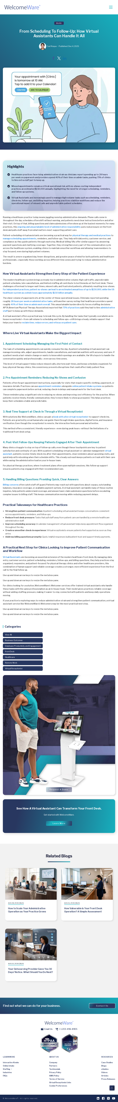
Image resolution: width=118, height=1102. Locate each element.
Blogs (103, 1066)
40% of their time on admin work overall (30, 304)
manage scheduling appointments (19, 238)
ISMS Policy (54, 1076)
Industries (7, 1072)
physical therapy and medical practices (91, 235)
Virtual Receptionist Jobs (60, 1082)
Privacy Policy (55, 1072)
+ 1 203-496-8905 (68, 1029)
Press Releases (108, 1079)
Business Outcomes (14, 640)
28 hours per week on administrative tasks (32, 301)
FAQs (5, 1076)
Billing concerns (10, 484)
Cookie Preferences (58, 1086)
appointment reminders (50, 386)
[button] (59, 789)
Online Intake (8, 1066)
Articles (104, 1076)
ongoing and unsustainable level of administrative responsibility (49, 227)
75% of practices (71, 307)
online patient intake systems (87, 386)
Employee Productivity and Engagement (23, 646)
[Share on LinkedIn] (64, 59)
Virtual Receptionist (13, 668)
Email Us (48, 1029)
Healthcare (10, 657)
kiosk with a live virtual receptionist (70, 417)
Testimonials (54, 1069)
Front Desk (9, 651)
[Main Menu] (111, 7)
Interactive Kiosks (11, 1062)
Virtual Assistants (12, 557)
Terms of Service (56, 1079)
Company (53, 1062)
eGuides (104, 1069)
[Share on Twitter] (59, 59)
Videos (104, 1072)
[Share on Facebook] (53, 59)
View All (8, 635)
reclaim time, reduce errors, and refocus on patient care (49, 322)
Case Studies (107, 1062)
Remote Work (11, 663)
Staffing (6, 1069)
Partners (53, 1066)
